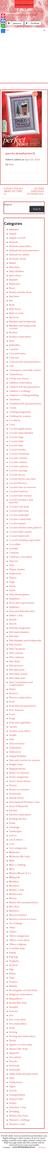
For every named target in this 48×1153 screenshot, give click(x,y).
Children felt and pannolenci (24, 387)
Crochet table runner (20, 531)
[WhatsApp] (3, 25)
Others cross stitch (19, 940)
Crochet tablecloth (19, 536)
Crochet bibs (16, 445)
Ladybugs (14, 827)
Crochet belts (16, 441)
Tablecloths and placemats (23, 1074)
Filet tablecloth (17, 678)
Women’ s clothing (19, 1120)
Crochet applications (20, 428)
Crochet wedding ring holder (25, 540)
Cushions (14, 552)
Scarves (13, 1011)
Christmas (14, 399)
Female (13, 619)
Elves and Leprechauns (21, 603)
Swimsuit (14, 1065)
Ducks (12, 586)
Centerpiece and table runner (25, 370)
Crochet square (17, 523)
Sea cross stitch (17, 1019)
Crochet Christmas (19, 454)
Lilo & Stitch (15, 839)
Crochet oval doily (19, 506)
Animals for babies (19, 254)
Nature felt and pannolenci (23, 902)
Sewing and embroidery (22, 1036)
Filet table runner (18, 674)
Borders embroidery (20, 336)
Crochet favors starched (22, 479)
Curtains (13, 548)
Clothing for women (20, 416)
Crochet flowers (18, 483)
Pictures (13, 965)
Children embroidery (20, 382)
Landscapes (15, 831)
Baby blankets (16, 271)
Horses (13, 785)
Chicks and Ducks (18, 378)
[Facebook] (3, 20)
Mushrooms (15, 894)
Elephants (14, 598)
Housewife (15, 793)
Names (13, 898)
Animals (13, 242)
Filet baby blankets (19, 632)
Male (12, 860)
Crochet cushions (18, 466)
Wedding (14, 1111)
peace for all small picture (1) (13, 191)
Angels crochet (17, 238)
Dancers (13, 561)
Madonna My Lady (19, 856)
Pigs (11, 969)
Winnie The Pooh (18, 1115)
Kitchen (13, 810)
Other (12, 927)
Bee (11, 300)
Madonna (14, 852)
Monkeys (14, 881)
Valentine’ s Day (17, 1107)
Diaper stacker (17, 569)
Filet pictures (16, 665)
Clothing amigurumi (20, 412)
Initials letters (16, 798)
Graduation (15, 747)
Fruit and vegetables (20, 722)
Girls (11, 739)
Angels (12, 233)
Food (11, 701)
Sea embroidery (18, 1023)
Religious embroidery (21, 994)
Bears (12, 288)
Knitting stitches (17, 819)
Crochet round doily (20, 519)
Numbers (14, 911)
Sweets (13, 1061)
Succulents (15, 1057)
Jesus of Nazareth (18, 806)
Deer (11, 565)
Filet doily (14, 661)
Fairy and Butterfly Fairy (22, 611)
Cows (12, 424)
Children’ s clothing (19, 391)
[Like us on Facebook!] (32, 25)
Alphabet (14, 229)
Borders (13, 332)
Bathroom (14, 284)
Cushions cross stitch (20, 557)
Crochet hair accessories (22, 487)
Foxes (12, 714)
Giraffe (13, 735)
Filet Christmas (17, 649)
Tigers (12, 1086)
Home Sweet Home (20, 781)
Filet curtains (16, 653)
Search (8, 204)
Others (12, 931)
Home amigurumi (19, 777)
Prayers (13, 982)
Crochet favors (17, 474)
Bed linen (14, 296)
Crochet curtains (18, 458)
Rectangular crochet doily (23, 990)
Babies (12, 263)
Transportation (17, 1095)
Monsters (14, 885)
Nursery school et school (22, 919)
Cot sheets (14, 420)
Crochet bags (16, 437)
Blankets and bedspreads (22, 321)
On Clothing (15, 923)
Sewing (13, 1032)
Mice (12, 869)
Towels (13, 1090)
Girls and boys (17, 743)
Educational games (19, 594)
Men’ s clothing (17, 865)
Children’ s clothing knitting (24, 395)
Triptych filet (16, 1099)
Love (11, 844)
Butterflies (14, 345)
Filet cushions (16, 657)
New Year (14, 906)
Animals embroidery (20, 246)
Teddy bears (15, 1082)
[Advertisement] (24, 58)
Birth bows (15, 309)
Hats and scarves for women (24, 760)
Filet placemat (16, 670)
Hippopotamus (17, 768)
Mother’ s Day (16, 890)
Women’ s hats (17, 1124)
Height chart (16, 764)
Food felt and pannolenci (22, 706)
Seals (12, 1028)
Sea (11, 1015)
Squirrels (14, 1053)
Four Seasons (16, 710)
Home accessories (19, 773)
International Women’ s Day (24, 802)
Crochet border (17, 449)
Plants (12, 973)
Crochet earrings (18, 470)
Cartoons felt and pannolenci (25, 362)
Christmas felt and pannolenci (25, 403)
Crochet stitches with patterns (25, 527)
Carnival (13, 349)
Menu (6, 30)
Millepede (14, 877)
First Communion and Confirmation (21, 683)
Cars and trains (17, 353)
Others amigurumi (19, 936)
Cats (11, 366)
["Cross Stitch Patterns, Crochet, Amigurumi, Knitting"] (24, 4)
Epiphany (14, 607)
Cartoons (14, 357)
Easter (12, 590)
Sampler (13, 1007)
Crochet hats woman (20, 495)
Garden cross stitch (19, 731)
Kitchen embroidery (20, 814)
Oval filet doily (17, 948)
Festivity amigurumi (19, 628)
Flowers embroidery (20, 697)
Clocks (12, 408)
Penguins (14, 961)
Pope (12, 977)
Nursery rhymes (18, 915)
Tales (11, 1078)
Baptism (13, 279)
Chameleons (16, 374)
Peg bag (13, 957)
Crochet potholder (19, 515)
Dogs (12, 582)
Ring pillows (15, 998)
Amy (11, 164)
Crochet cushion (18, 462)
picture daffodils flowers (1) (35, 191)
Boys (11, 341)
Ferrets (13, 624)
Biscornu (14, 317)
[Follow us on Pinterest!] (15, 25)
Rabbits (13, 986)
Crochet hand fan (18, 491)
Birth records (16, 313)
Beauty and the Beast (20, 292)
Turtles (13, 1103)
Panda (12, 952)
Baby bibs (14, 267)
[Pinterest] (3, 15)
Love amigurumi (18, 848)
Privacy (42, 1147)
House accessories (19, 789)
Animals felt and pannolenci (24, 250)
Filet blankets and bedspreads (25, 640)
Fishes (12, 689)
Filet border (15, 644)
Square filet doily (18, 1049)
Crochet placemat (19, 511)
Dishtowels (15, 573)
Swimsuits (14, 1069)
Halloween (15, 752)
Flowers (13, 693)
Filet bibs (14, 636)
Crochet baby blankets (21, 433)
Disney (13, 577)
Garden (13, 727)
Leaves (13, 835)
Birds (12, 305)
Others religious (17, 944)
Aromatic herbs (17, 259)
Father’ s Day (16, 615)
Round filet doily (18, 1003)
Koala (12, 823)
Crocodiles (15, 544)
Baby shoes (15, 275)
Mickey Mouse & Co (20, 873)
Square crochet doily (20, 1044)
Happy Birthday (17, 756)
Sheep (12, 1040)
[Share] (3, 30)
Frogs (12, 718)
